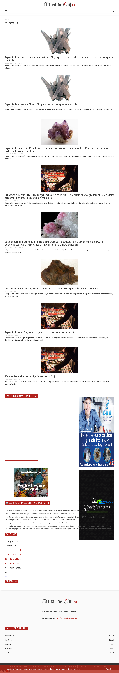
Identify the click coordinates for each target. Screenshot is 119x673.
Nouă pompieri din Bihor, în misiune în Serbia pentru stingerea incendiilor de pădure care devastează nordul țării (48, 523)
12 (11, 559)
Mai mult (76, 669)
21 (16, 563)
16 (20, 559)
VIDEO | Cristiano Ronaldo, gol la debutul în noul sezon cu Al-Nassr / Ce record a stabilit (40, 513)
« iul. (6, 576)
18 (8, 563)
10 (6, 559)
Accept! (108, 669)
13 (13, 559)
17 (6, 563)
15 (18, 559)
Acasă (7, 19)
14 (16, 559)
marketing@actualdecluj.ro (66, 618)
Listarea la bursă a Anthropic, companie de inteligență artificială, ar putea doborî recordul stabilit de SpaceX (47, 510)
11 (8, 559)
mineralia (11, 581)
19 (11, 563)
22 (18, 563)
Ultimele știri (41, 502)
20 (13, 563)
